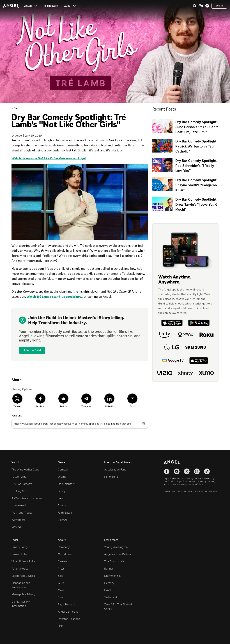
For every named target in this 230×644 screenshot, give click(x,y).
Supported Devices (23, 575)
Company (64, 547)
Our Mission (65, 554)
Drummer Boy (112, 575)
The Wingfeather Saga (25, 469)
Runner (108, 568)
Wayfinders (18, 519)
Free (60, 498)
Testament (110, 597)
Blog (60, 575)
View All (16, 527)
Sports (62, 505)
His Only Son (19, 491)
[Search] (194, 6)
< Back (16, 108)
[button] (35, 5)
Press (61, 568)
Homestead (19, 505)
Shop (61, 597)
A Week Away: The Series (27, 498)
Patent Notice (20, 568)
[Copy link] (143, 423)
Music (61, 590)
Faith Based (65, 512)
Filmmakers (111, 476)
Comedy (63, 469)
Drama (62, 476)
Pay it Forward (66, 604)
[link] (50, 6)
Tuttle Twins (19, 476)
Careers (62, 561)
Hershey (109, 583)
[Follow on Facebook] (166, 471)
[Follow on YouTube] (177, 471)
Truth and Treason (23, 512)
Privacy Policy (20, 547)
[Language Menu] (201, 6)
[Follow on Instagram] (197, 471)
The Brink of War (114, 561)
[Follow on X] (187, 471)
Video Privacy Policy (23, 561)
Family (61, 491)
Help (60, 626)
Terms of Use (19, 554)
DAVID (108, 590)
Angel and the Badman (118, 554)
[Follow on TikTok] (207, 471)
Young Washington (116, 547)
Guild (61, 583)
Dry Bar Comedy (22, 484)
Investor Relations (69, 618)
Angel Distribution (69, 611)
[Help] (207, 6)
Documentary (66, 484)
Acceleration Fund (115, 469)
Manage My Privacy (23, 594)
